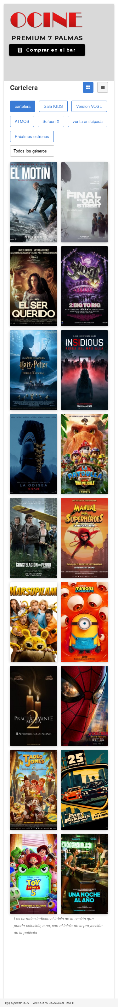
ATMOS (22, 121)
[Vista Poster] (88, 87)
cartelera (23, 106)
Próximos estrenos (32, 136)
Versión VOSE (89, 106)
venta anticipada (88, 121)
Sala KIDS (53, 106)
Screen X (50, 121)
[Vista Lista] (102, 87)
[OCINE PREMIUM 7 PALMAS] (47, 20)
